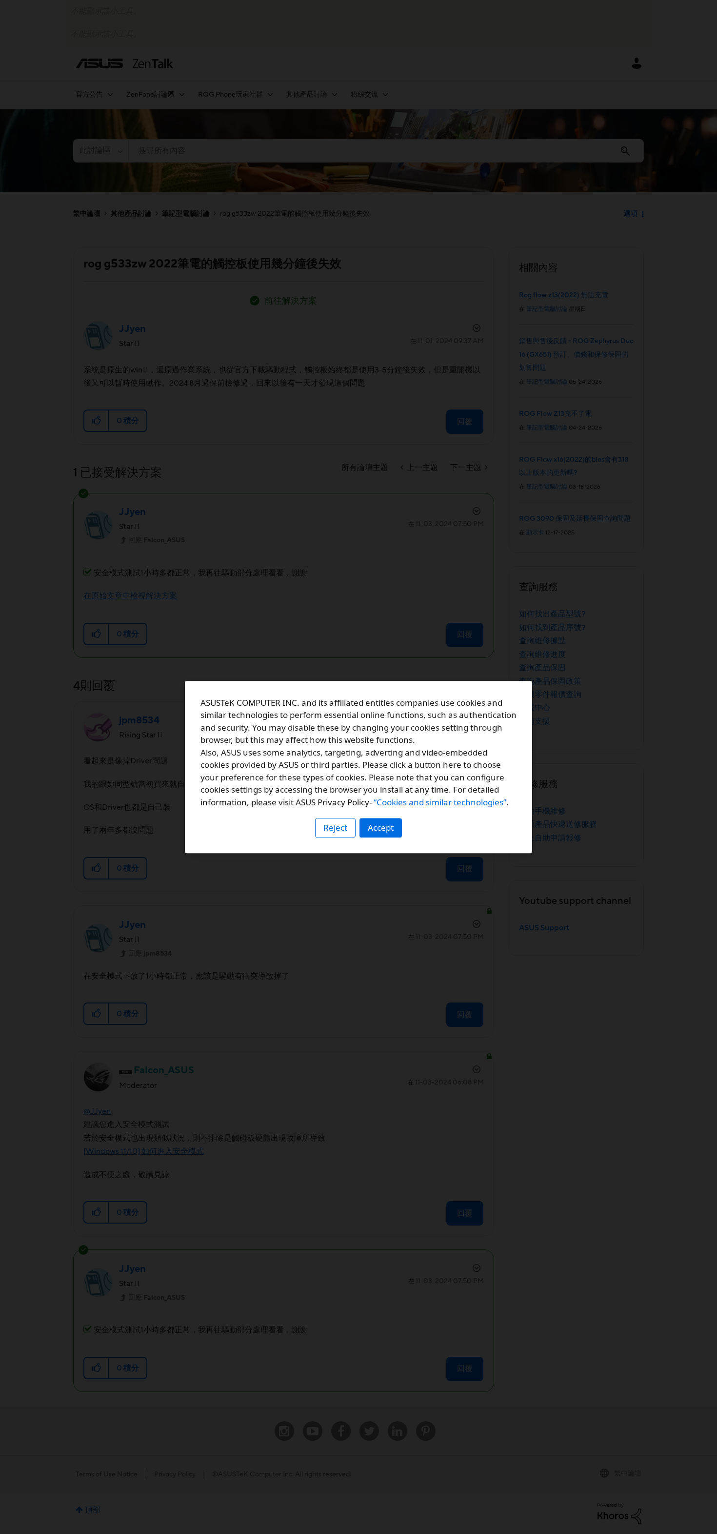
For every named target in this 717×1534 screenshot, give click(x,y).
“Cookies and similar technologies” (440, 802)
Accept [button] (381, 827)
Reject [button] (335, 827)
